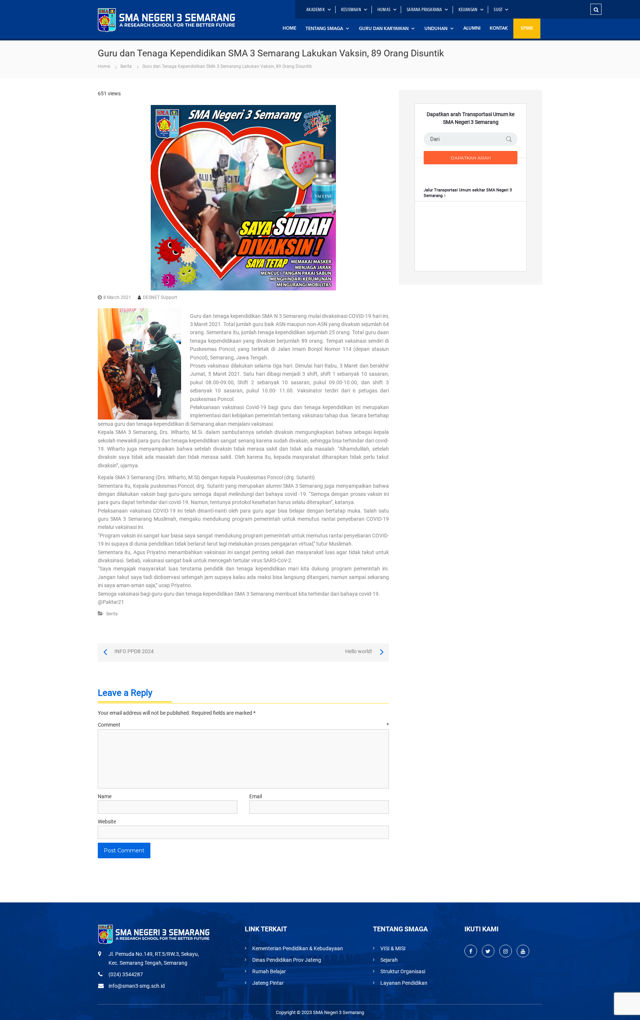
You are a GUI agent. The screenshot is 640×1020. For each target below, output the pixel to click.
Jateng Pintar (268, 983)
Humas (383, 10)
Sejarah (389, 960)
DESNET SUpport (160, 297)
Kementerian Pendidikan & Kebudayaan (297, 948)
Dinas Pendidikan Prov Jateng (286, 960)
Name (104, 796)
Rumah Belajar (269, 971)
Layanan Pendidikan (403, 983)
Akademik (315, 10)
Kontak (499, 28)
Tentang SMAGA (324, 29)
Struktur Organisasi (402, 971)
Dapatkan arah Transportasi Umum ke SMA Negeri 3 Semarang (470, 118)
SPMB (527, 28)
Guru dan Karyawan (384, 29)
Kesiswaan (351, 10)
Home (289, 28)
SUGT (498, 10)
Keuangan (468, 10)
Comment (243, 725)
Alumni (471, 28)
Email (255, 796)
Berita (126, 66)
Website (107, 822)
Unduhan (435, 29)
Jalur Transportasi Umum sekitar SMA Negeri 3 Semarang (468, 193)
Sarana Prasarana (424, 10)
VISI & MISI (393, 948)
